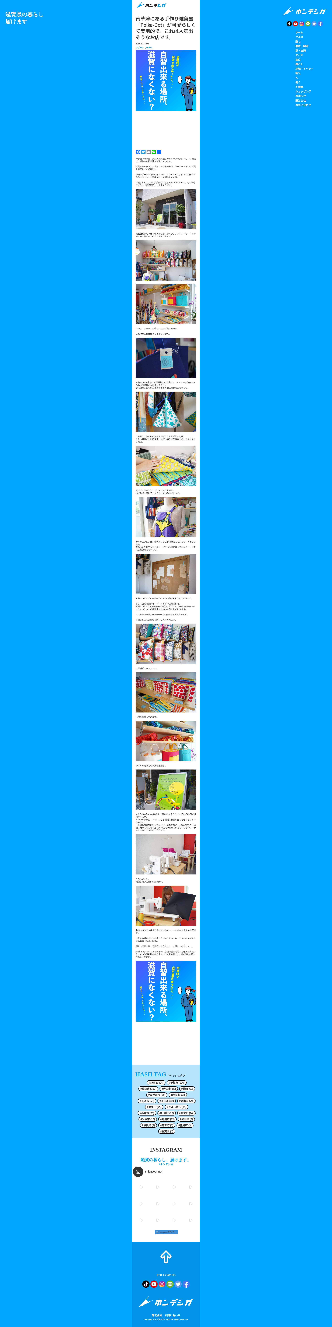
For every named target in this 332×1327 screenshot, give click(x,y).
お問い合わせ (172, 1315)
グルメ (299, 37)
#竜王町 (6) (166, 1125)
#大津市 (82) (168, 1088)
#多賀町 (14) (186, 1113)
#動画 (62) (187, 1088)
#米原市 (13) (147, 1119)
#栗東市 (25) (154, 1107)
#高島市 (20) (147, 1113)
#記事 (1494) (156, 1082)
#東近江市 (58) (156, 1094)
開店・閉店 (301, 46)
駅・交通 (300, 50)
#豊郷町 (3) (185, 1125)
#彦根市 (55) (178, 1094)
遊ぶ (298, 41)
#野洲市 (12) (167, 1119)
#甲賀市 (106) (177, 1082)
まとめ (299, 55)
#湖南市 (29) (186, 1101)
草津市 (149, 47)
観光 (298, 73)
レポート (140, 47)
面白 (298, 59)
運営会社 (157, 1315)
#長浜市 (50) (147, 1101)
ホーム (299, 32)
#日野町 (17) (166, 1113)
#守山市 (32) (166, 1101)
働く (298, 82)
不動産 (299, 87)
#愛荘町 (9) (186, 1119)
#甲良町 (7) (148, 1125)
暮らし (299, 64)
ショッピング (303, 91)
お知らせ (300, 96)
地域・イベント (304, 68)
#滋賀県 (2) (166, 1131)
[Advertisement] (166, 129)
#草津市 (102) (148, 1088)
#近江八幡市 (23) (176, 1107)
